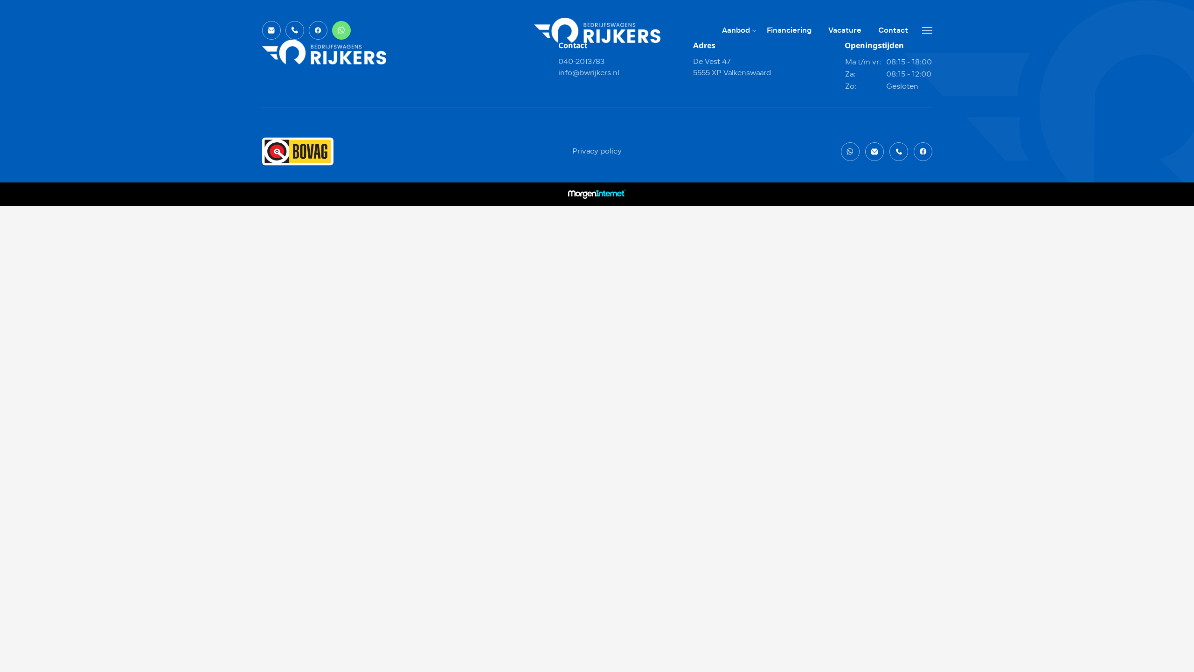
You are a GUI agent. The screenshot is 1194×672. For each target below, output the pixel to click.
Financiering (789, 30)
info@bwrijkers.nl (588, 73)
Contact (893, 30)
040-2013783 (581, 62)
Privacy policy (597, 151)
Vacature (844, 30)
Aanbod (736, 30)
